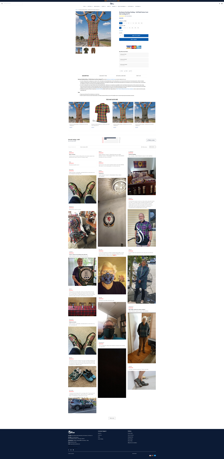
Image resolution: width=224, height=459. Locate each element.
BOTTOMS (90, 6)
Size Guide (121, 30)
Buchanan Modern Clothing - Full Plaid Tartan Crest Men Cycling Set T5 (122, 125)
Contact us (100, 435)
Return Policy (130, 440)
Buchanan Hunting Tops (111, 79)
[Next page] (157, 116)
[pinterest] (73, 450)
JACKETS (103, 6)
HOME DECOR (96, 6)
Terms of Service (131, 435)
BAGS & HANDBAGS (121, 6)
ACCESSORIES (130, 6)
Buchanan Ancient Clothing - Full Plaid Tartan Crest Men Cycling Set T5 (144, 125)
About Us (99, 433)
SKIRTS (108, 6)
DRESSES (114, 6)
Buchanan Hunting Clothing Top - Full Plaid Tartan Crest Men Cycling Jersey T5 (100, 125)
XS (124, 25)
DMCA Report (134, 453)
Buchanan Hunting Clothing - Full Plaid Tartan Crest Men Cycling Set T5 (79, 125)
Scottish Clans (70, 445)
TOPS (84, 6)
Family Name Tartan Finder (72, 447)
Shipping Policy (130, 437)
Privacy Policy (130, 433)
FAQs (99, 437)
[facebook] (69, 450)
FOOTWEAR (137, 6)
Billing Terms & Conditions (132, 442)
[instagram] (71, 450)
